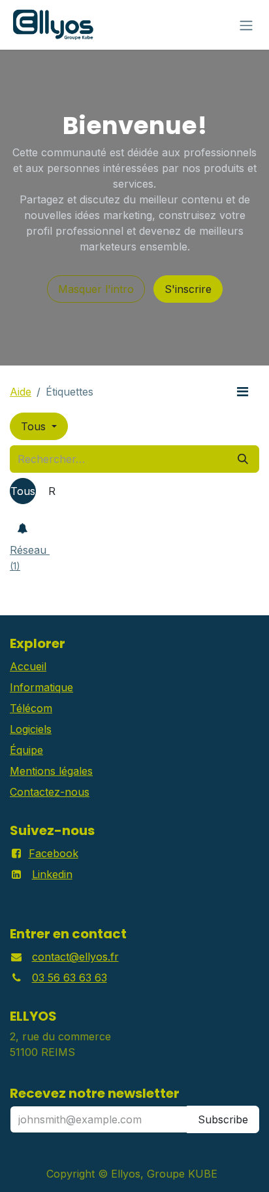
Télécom (31, 708)
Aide (20, 391)
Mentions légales (51, 770)
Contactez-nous (49, 791)
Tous (35, 426)
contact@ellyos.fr (75, 956)
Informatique (41, 687)
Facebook (53, 853)
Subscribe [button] (223, 1119)
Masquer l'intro (96, 289)
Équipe (26, 750)
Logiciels (31, 729)
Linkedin (52, 874)
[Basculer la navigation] (246, 25)
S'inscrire (188, 289)
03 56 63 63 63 (69, 977)
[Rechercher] (243, 459)
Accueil (28, 666)
